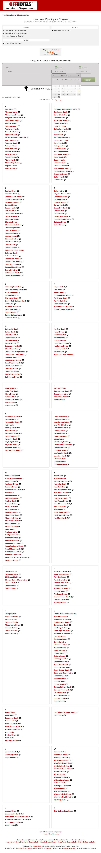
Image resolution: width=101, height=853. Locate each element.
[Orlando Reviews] (18, 588)
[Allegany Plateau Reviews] (25, 118)
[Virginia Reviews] (18, 758)
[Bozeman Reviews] (68, 163)
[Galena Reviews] (17, 332)
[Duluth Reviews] (66, 225)
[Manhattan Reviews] (20, 484)
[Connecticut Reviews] (21, 259)
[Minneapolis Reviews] (21, 515)
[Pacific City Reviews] (69, 572)
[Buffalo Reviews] (66, 177)
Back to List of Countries (50, 834)
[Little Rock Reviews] (69, 448)
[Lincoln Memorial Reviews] (74, 445)
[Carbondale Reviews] (21, 202)
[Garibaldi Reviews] (19, 340)
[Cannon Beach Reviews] (23, 197)
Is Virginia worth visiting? (50, 50)
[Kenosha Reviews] (19, 436)
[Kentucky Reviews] (19, 439)
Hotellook (48, 848)
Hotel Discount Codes (13, 842)
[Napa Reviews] (65, 476)
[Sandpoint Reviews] (69, 639)
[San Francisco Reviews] (72, 634)
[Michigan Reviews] (19, 510)
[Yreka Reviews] (16, 825)
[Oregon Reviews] (18, 586)
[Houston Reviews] (67, 349)
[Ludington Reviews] (69, 464)
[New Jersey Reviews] (70, 498)
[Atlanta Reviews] (17, 160)
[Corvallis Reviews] (19, 270)
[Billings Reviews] (66, 146)
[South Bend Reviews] (70, 665)
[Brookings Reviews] (69, 174)
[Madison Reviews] (18, 476)
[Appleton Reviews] (19, 135)
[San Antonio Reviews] (70, 625)
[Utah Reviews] (64, 715)
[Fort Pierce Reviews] (69, 298)
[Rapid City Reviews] (20, 617)
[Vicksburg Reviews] (20, 755)
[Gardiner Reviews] (18, 338)
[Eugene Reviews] (18, 312)
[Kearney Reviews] (18, 428)
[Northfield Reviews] (68, 518)
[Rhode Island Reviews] (22, 625)
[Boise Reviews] (65, 157)
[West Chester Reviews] (71, 760)
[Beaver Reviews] (66, 123)
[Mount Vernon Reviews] (23, 552)
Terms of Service (71, 840)
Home (19, 840)
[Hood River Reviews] (69, 343)
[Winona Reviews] (67, 789)
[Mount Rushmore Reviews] (25, 546)
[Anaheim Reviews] (19, 126)
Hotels (9, 109)
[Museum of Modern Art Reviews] (29, 557)
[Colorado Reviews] (19, 247)
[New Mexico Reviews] (70, 501)
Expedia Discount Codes (48, 842)
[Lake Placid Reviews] (70, 425)
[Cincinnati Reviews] (20, 239)
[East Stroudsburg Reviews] (25, 290)
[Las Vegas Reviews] (69, 436)
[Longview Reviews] (68, 450)
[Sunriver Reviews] (67, 698)
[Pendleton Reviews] (69, 580)
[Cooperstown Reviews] (22, 262)
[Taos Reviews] (16, 715)
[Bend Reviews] (65, 135)
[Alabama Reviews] (19, 112)
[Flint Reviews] (64, 290)
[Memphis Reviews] (19, 504)
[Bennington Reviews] (70, 138)
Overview (25, 840)
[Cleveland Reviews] (19, 242)
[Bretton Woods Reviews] (72, 171)
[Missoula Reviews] (19, 524)
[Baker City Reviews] (69, 115)
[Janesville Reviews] (68, 397)
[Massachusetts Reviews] (23, 490)
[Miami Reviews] (16, 507)
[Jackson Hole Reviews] (71, 391)
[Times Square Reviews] (22, 727)
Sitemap (32, 840)
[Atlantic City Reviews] (21, 163)
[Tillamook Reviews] (19, 724)
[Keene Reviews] (17, 431)
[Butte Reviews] (65, 180)
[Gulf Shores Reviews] (21, 377)
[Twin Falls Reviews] (19, 741)
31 (59, 97)
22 (79, 91)
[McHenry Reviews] (19, 495)
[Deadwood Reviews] (69, 197)
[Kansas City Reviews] (21, 422)
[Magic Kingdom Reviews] (24, 479)
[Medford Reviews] (18, 501)
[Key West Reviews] (19, 445)
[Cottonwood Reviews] (21, 273)
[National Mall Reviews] (70, 481)
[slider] (50, 52)
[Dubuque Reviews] (68, 222)
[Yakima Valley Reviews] (22, 814)
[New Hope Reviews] (69, 495)
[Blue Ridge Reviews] (69, 154)
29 (79, 94)
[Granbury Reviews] (19, 357)
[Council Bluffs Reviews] (23, 276)
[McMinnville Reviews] (21, 498)
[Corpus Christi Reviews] (23, 267)
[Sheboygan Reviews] (70, 659)
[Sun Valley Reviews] (69, 696)
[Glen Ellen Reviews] (20, 349)
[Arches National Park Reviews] (28, 138)
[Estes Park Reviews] (20, 309)
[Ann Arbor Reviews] (20, 132)
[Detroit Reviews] (66, 214)
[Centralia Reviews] (19, 216)
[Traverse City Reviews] (22, 729)
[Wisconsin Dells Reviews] (73, 794)
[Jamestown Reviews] (69, 394)
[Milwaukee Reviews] (20, 512)
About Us (81, 840)
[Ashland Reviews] (18, 152)
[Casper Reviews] (17, 208)
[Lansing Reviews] (67, 431)
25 (63, 94)
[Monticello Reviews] (20, 538)
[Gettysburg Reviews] (20, 346)
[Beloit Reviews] (65, 132)
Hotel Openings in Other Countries (15, 15)
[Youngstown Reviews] (21, 822)
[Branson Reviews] (67, 166)
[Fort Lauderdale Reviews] (73, 295)
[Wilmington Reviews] (69, 786)
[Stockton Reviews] (68, 693)
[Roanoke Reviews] (19, 628)
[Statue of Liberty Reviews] (73, 687)
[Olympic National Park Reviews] (29, 580)
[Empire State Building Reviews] (28, 301)
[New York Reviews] (68, 507)
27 (71, 94)
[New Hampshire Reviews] (73, 490)
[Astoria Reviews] (17, 157)
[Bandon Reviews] (67, 118)
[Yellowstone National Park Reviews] (31, 817)
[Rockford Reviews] (19, 631)
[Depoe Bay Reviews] (69, 208)
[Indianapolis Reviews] (21, 400)
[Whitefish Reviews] (68, 772)
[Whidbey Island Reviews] (72, 769)
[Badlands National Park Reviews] (79, 109)
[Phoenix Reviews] (67, 591)
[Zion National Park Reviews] (75, 811)
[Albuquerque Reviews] (22, 115)
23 (55, 94)
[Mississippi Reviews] (20, 521)
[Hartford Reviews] (67, 329)
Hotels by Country (41, 840)
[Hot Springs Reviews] (70, 346)
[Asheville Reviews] (19, 149)
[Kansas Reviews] (18, 419)
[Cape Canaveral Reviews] (24, 200)
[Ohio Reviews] (15, 572)
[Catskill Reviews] (17, 211)
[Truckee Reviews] (18, 735)
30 (55, 97)
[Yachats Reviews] (18, 811)
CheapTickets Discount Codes (67, 842)
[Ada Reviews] (15, 109)
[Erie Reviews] (15, 304)
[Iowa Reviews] (15, 402)
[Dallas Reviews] (66, 191)
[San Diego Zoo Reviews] (72, 631)
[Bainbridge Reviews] (69, 112)
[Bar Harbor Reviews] (69, 121)
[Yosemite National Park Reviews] (29, 820)
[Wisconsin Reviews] (69, 791)
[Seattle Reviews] (66, 653)
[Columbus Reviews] (20, 256)
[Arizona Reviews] (18, 140)
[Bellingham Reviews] (69, 129)
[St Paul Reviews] (66, 684)
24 (59, 94)
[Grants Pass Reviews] (21, 366)
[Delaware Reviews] (68, 202)
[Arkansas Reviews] (19, 143)
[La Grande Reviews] (69, 419)
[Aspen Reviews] (17, 154)
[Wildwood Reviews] (68, 777)
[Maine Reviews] (16, 481)
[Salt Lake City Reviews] (71, 622)
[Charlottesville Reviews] (23, 225)
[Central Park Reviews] (21, 214)
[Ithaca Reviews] (16, 405)
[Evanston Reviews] (19, 318)
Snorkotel (52, 840)
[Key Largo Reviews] (20, 442)
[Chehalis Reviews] (19, 231)
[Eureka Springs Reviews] (24, 315)
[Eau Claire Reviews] (20, 293)
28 (75, 94)
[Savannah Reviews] (68, 645)
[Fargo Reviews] (65, 287)
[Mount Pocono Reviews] (23, 543)
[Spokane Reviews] (68, 679)
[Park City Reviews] (68, 577)
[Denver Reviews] (66, 205)
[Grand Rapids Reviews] (22, 363)
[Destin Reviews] (66, 211)
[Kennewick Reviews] (20, 433)
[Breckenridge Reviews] (71, 168)
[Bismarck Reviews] (68, 149)
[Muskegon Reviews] (20, 560)
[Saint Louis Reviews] (69, 619)
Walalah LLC (37, 846)
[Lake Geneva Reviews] (71, 422)
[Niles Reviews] (65, 510)
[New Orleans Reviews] (70, 504)
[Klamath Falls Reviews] (22, 450)
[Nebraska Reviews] (68, 484)
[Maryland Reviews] (19, 487)
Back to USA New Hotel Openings (50, 100)
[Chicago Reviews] (18, 236)
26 (67, 94)
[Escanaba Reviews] (19, 307)
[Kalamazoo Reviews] (20, 416)
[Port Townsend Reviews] (72, 597)
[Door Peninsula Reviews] (73, 219)
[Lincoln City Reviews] (70, 442)
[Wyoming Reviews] (68, 800)
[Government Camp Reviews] (26, 355)
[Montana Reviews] (18, 532)
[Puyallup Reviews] (67, 603)
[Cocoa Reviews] (17, 245)
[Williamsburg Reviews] (71, 780)
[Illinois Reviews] (17, 394)
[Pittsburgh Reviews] (69, 594)
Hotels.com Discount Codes (30, 842)
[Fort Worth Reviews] (69, 304)
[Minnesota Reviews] (20, 518)
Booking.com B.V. (70, 848)
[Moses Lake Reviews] (21, 541)
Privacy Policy (60, 840)
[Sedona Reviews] (67, 656)
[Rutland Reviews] (18, 634)
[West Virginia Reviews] (71, 766)
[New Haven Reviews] (69, 493)
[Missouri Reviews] (18, 526)
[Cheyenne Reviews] (20, 233)
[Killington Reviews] (19, 448)
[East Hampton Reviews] (23, 287)
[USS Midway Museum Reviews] (77, 713)
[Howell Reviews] (66, 352)
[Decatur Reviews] (67, 200)
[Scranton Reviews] (68, 648)
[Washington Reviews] (70, 758)
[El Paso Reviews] (18, 295)
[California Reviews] (19, 194)
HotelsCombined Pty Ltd (23, 848)
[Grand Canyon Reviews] (23, 360)
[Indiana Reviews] (17, 397)
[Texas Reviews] (16, 721)
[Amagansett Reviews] (21, 121)
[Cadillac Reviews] (18, 191)
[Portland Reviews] (67, 600)
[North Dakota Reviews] (71, 515)
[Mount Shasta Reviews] (22, 549)
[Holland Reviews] (67, 338)
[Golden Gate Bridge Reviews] (27, 352)
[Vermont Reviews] (18, 752)
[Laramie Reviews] (67, 433)
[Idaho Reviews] (16, 388)
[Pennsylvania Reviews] (71, 583)
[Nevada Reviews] (67, 487)
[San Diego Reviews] (69, 628)
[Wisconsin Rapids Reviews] (74, 797)
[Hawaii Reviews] (66, 332)
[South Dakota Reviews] (71, 670)
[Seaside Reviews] (67, 650)
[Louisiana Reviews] (68, 456)
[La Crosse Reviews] (69, 416)
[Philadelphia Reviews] (70, 588)
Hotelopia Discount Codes (86, 842)
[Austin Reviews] (17, 168)
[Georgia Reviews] (18, 343)
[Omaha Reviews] (17, 583)
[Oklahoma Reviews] (20, 574)
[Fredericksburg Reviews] (72, 307)
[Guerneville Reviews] (20, 374)
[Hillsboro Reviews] (68, 335)
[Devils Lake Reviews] (70, 216)
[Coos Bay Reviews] (19, 264)
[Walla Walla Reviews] (69, 755)
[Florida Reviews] (66, 293)
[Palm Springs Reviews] (71, 574)
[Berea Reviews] (65, 143)
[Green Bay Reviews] (20, 369)
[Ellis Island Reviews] (20, 298)
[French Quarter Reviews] (72, 309)
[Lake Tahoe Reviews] (70, 428)
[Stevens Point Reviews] (71, 690)
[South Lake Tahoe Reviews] (74, 673)
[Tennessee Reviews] (20, 718)
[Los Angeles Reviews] (70, 453)
